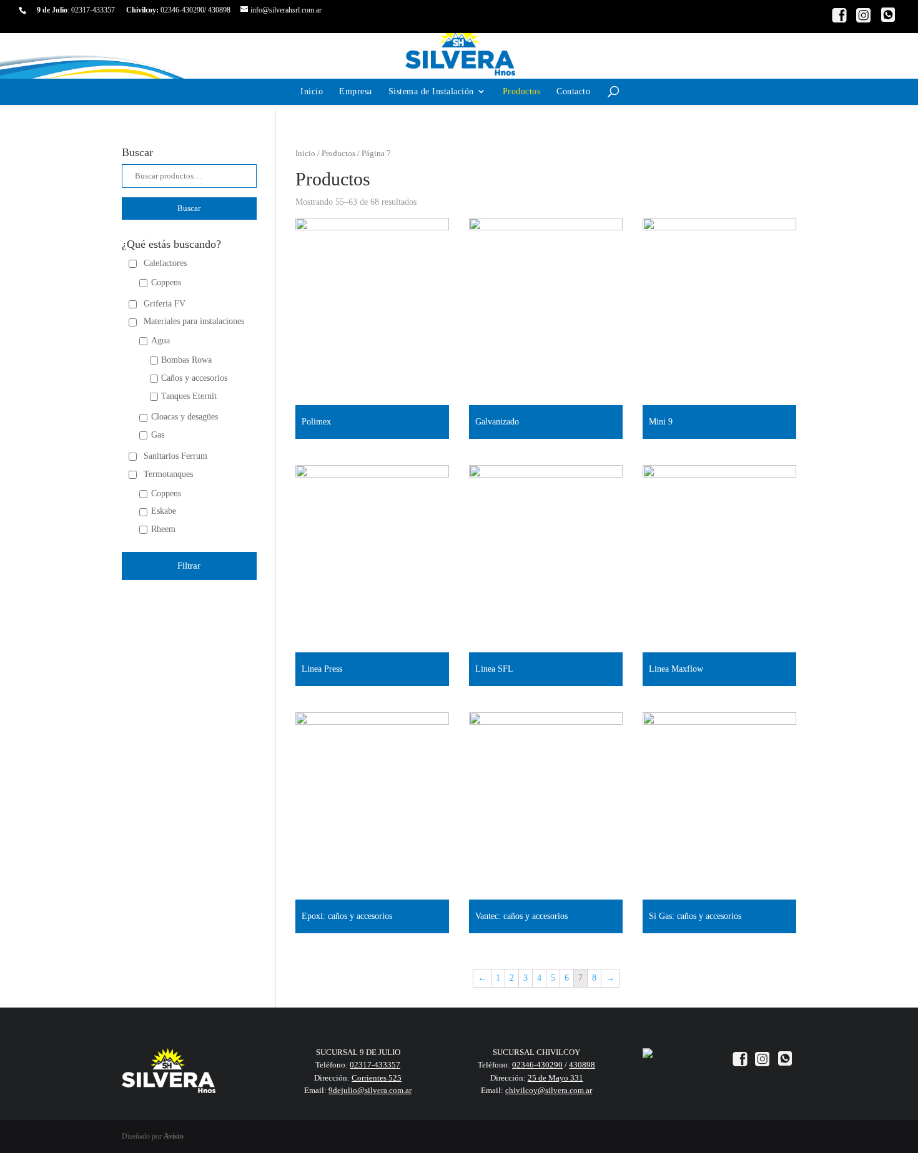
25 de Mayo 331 (555, 1077)
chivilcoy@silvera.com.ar (548, 1090)
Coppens (166, 282)
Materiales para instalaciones (194, 321)
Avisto (174, 1136)
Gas (157, 434)
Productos (522, 91)
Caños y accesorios (194, 378)
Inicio (311, 91)
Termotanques (168, 474)
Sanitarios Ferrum (175, 456)
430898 (219, 10)
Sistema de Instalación (431, 91)
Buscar (188, 208)
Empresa (355, 91)
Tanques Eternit (189, 396)
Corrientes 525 (377, 1077)
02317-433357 (93, 10)
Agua (160, 340)
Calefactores (165, 263)
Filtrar (188, 566)
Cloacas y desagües (184, 416)
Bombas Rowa (186, 360)
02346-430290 (182, 10)
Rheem (163, 529)
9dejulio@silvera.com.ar (370, 1090)
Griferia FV (164, 303)
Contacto (573, 91)
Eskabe (163, 511)
